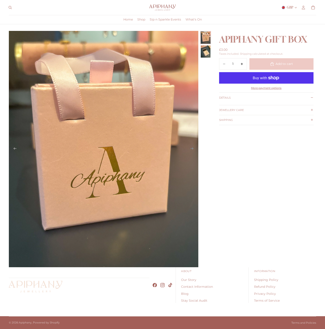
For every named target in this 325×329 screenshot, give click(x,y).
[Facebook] (154, 285)
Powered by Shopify (46, 322)
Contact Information (197, 287)
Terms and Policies (303, 322)
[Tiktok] (170, 285)
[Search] (10, 7)
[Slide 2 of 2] (205, 51)
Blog (185, 294)
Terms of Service (267, 301)
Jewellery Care (231, 110)
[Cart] (313, 7)
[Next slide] (193, 149)
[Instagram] (162, 285)
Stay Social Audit (194, 301)
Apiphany (25, 322)
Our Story (188, 280)
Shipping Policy (266, 280)
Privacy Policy (265, 294)
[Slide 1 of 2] (205, 38)
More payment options (266, 88)
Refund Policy (264, 287)
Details (225, 97)
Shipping (226, 120)
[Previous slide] (14, 149)
